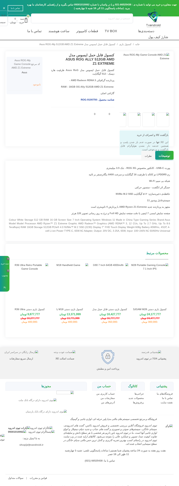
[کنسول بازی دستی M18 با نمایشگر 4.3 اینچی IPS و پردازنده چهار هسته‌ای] (69, 284)
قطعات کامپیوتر (87, 31)
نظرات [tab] (148, 156)
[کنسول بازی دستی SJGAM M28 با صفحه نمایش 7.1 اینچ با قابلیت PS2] (149, 284)
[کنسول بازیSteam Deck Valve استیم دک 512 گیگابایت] (59, 55)
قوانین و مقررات (38, 478)
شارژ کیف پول (158, 37)
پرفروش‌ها (138, 402)
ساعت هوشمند (58, 31)
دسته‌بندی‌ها (146, 31)
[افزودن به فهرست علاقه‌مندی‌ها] (104, 114)
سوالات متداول (15, 478)
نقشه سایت (167, 402)
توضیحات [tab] (164, 156)
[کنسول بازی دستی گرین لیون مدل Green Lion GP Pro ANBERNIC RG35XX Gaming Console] (53, 55)
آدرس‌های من (108, 402)
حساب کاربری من (105, 393)
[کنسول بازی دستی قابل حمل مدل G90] (109, 284)
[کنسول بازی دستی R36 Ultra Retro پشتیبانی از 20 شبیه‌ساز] (29, 284)
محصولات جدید (136, 398)
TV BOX (111, 31)
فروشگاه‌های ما (165, 393)
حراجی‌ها (139, 393)
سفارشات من (108, 398)
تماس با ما (15, 8)
